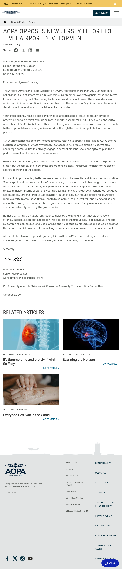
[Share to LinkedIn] (30, 50)
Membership (72, 476)
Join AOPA (70, 469)
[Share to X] (23, 50)
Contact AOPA (103, 463)
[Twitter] (16, 559)
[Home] (7, 22)
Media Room (101, 473)
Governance (72, 491)
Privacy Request (104, 559)
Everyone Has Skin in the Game (26, 415)
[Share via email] (37, 50)
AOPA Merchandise (105, 535)
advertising (102, 483)
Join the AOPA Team (75, 498)
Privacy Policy (103, 516)
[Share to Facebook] (16, 50)
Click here (85, 4)
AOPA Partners (73, 504)
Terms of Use (102, 492)
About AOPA (71, 463)
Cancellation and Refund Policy (105, 504)
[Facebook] (8, 559)
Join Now (101, 12)
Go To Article (50, 368)
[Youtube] (30, 559)
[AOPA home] (11, 13)
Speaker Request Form (77, 511)
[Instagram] (23, 559)
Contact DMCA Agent (103, 547)
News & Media (18, 22)
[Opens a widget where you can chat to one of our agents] (110, 563)
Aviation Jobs (102, 525)
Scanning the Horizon (79, 360)
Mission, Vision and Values (75, 483)
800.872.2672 (10, 492)
